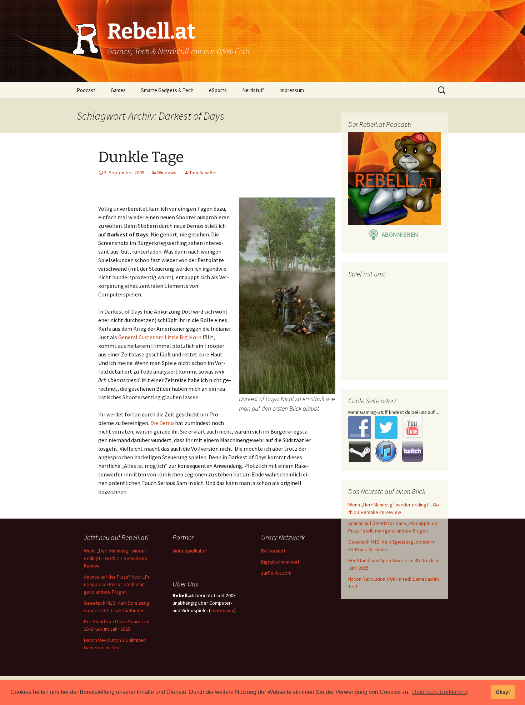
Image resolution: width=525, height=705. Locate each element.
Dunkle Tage (141, 157)
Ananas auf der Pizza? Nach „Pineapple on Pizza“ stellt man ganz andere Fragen (117, 584)
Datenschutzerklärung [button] (440, 692)
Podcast (86, 90)
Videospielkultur (189, 551)
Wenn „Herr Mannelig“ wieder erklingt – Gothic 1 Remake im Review (115, 558)
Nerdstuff (253, 90)
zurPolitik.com (276, 573)
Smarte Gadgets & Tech (167, 90)
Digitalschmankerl (280, 562)
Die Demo (162, 422)
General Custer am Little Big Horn (159, 337)
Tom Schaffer (203, 172)
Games (118, 90)
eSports (218, 90)
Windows (166, 172)
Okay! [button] (503, 692)
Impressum (291, 90)
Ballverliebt (273, 551)
